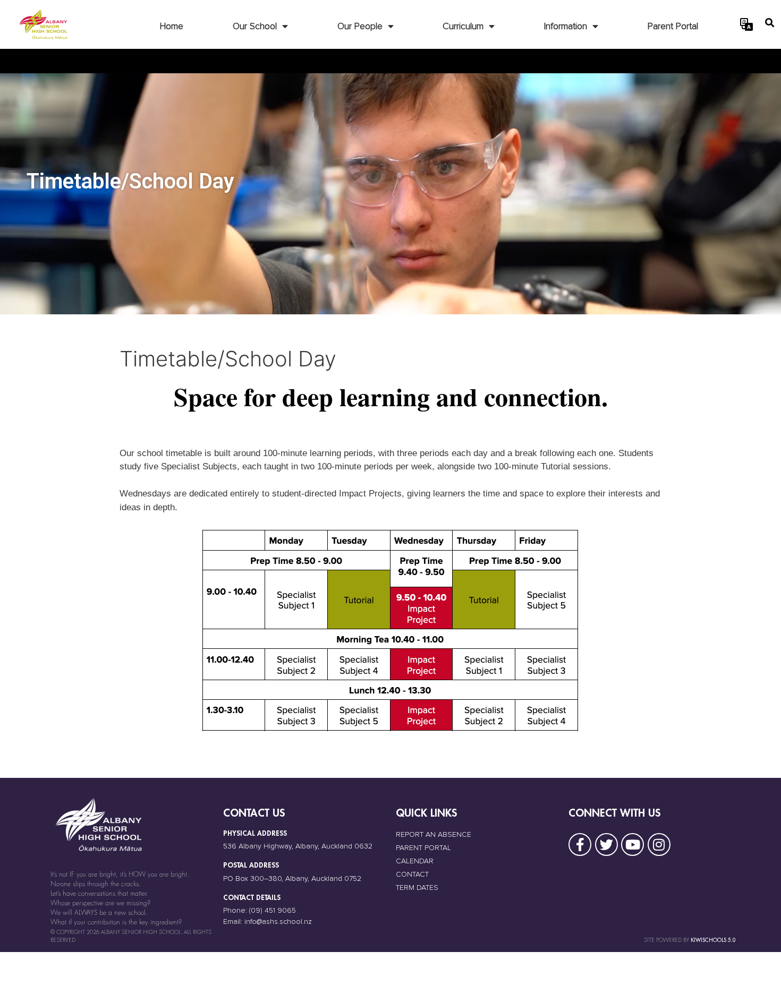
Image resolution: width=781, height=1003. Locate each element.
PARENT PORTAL (423, 848)
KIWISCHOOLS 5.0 (713, 940)
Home (171, 26)
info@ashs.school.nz (278, 921)
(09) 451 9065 (272, 910)
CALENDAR (415, 861)
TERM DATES (417, 887)
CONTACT (412, 874)
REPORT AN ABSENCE (433, 834)
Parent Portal (673, 26)
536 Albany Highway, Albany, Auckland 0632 (297, 846)
